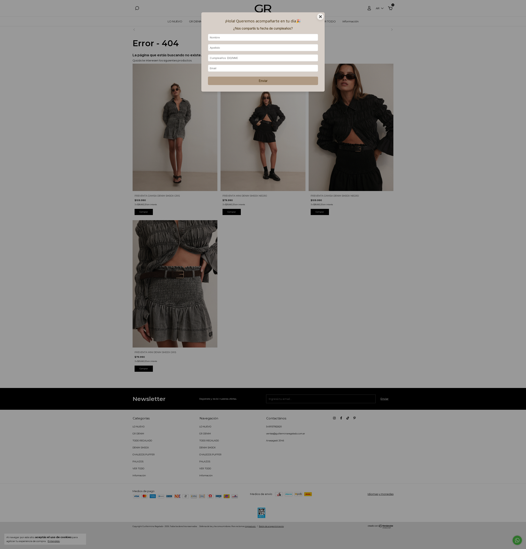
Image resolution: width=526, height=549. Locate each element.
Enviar (263, 81)
